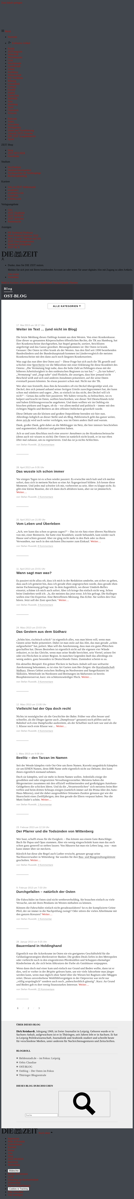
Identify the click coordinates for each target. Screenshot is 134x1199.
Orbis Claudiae (27, 1062)
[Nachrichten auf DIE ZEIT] (19, 256)
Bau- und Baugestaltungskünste (97, 856)
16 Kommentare (46, 444)
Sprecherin (38, 364)
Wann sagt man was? (34, 573)
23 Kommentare (46, 989)
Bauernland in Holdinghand (39, 946)
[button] (6, 31)
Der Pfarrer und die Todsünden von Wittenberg (54, 831)
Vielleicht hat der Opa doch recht (43, 708)
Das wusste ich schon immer (40, 471)
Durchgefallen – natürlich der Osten (45, 892)
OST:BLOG (25, 1066)
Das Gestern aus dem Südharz (41, 631)
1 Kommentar (45, 804)
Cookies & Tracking (18, 1189)
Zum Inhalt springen (11, 2)
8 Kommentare (45, 546)
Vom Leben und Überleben (38, 523)
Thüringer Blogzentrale (32, 1075)
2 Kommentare (45, 497)
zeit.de (26, 420)
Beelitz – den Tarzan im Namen (41, 757)
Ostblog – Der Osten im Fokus (36, 1070)
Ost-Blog (15, 296)
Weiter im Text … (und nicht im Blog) (46, 329)
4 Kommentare (45, 731)
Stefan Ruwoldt (28, 444)
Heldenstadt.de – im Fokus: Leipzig (39, 1058)
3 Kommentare (45, 604)
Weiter (21, 492)
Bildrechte (14, 1171)
